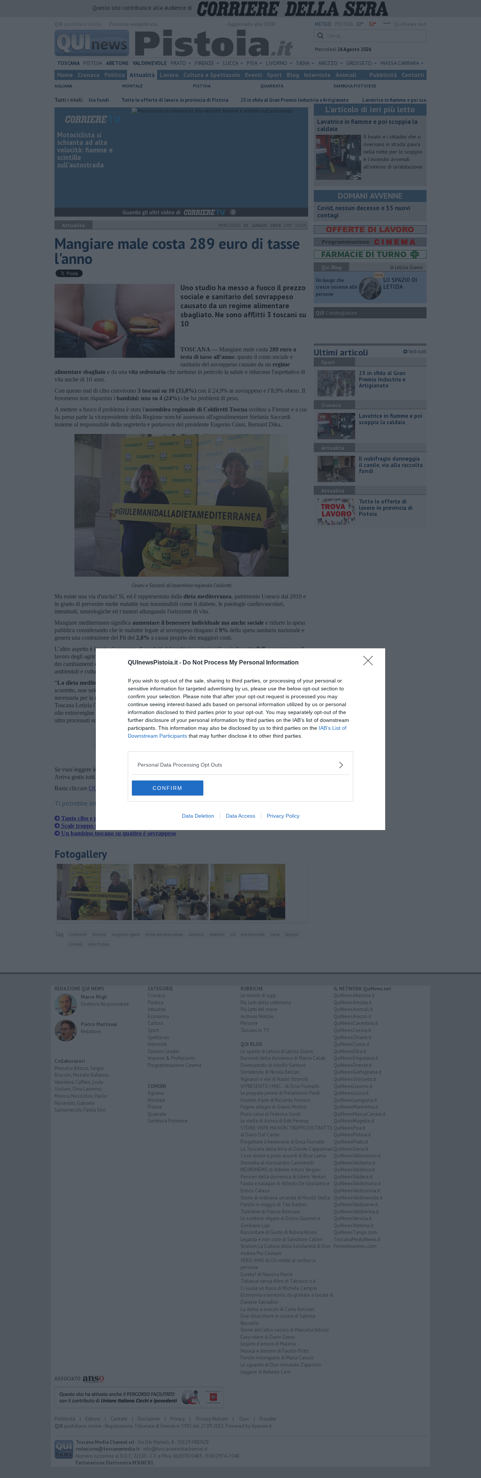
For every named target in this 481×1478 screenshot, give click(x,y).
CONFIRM (168, 788)
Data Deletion (198, 816)
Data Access (240, 816)
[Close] (370, 663)
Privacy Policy (283, 816)
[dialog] (240, 739)
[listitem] (240, 765)
